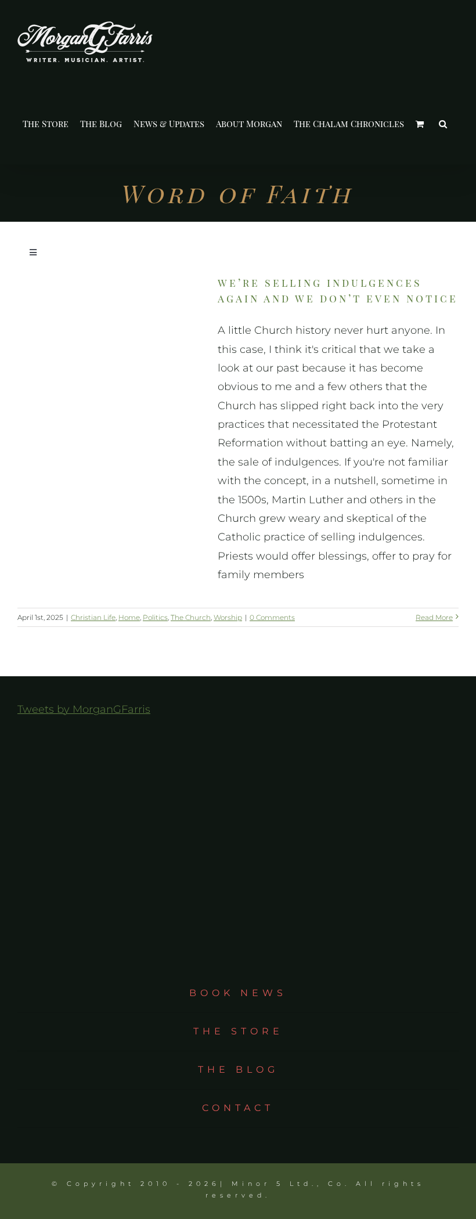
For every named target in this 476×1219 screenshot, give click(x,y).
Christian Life (93, 617)
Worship (228, 617)
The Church (191, 617)
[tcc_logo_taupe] (238, 736)
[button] (443, 124)
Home (129, 617)
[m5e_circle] (238, 852)
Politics (155, 617)
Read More (434, 617)
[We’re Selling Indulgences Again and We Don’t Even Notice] (110, 327)
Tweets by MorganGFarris (83, 709)
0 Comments (272, 617)
